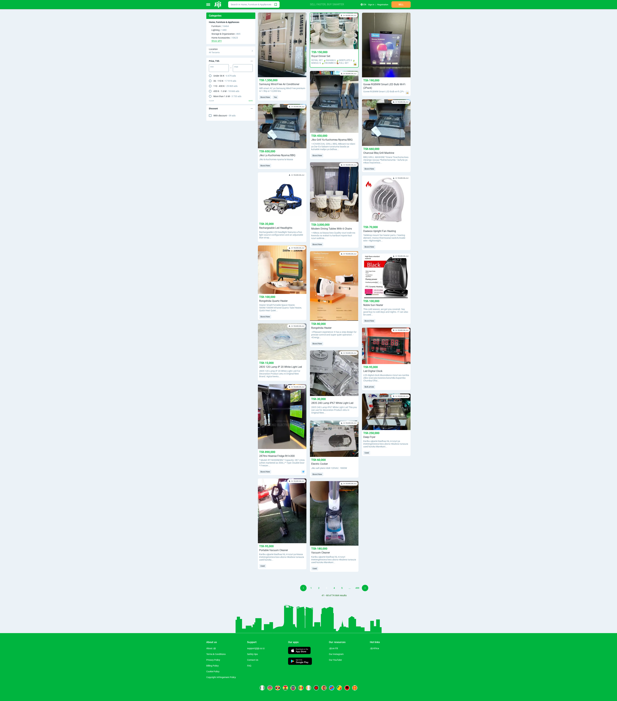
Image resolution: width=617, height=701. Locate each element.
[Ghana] (285, 687)
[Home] (218, 4)
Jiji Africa (374, 648)
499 (357, 588)
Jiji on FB (333, 648)
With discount (224, 115)
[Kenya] (270, 687)
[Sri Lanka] (323, 687)
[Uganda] (277, 687)
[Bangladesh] (316, 687)
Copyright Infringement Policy (221, 677)
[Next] (365, 588)
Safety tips (252, 654)
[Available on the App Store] (299, 651)
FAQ (249, 665)
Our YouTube (335, 660)
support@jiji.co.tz (256, 648)
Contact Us (252, 660)
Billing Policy (212, 665)
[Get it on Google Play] (300, 661)
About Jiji (211, 648)
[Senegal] (300, 687)
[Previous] (303, 588)
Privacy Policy (213, 660)
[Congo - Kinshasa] (331, 687)
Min (212, 67)
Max (236, 67)
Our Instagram (336, 654)
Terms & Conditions (216, 654)
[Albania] (347, 687)
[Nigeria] (262, 687)
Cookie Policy (212, 671)
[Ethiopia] (293, 687)
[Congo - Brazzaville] (339, 687)
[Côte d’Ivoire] (308, 687)
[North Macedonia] (354, 687)
